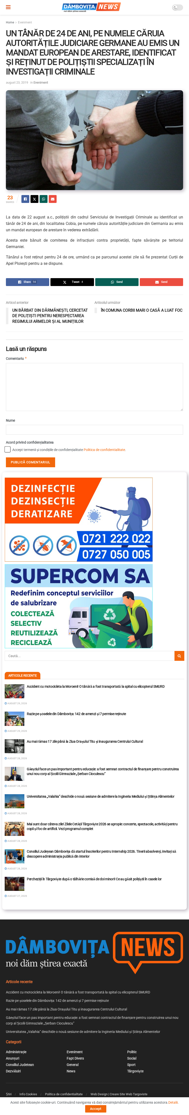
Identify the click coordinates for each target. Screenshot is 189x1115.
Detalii (173, 1102)
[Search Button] (179, 656)
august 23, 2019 (17, 82)
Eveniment (25, 22)
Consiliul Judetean (20, 1065)
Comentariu (16, 358)
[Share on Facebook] (25, 199)
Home (10, 22)
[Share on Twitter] (34, 199)
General (73, 1065)
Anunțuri (12, 1058)
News (71, 1071)
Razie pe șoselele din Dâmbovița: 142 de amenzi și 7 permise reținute (76, 714)
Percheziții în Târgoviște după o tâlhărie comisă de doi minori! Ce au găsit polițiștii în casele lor (94, 879)
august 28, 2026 (17, 758)
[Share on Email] (53, 199)
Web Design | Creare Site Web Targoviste (119, 1094)
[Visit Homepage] (91, 7)
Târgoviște (135, 1071)
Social (131, 1058)
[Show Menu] (8, 7)
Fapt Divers (75, 1058)
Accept (95, 1109)
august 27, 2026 (17, 896)
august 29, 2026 (17, 703)
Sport (131, 1065)
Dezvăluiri (13, 1071)
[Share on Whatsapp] (43, 199)
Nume (10, 420)
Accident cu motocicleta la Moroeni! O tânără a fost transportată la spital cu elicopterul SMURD (95, 686)
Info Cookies (28, 1094)
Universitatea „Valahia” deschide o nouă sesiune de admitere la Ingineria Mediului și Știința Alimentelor (100, 796)
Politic (132, 1052)
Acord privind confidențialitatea (30, 442)
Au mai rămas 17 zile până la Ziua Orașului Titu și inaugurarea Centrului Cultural (85, 741)
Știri (9, 1094)
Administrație (16, 1052)
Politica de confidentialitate (104, 450)
